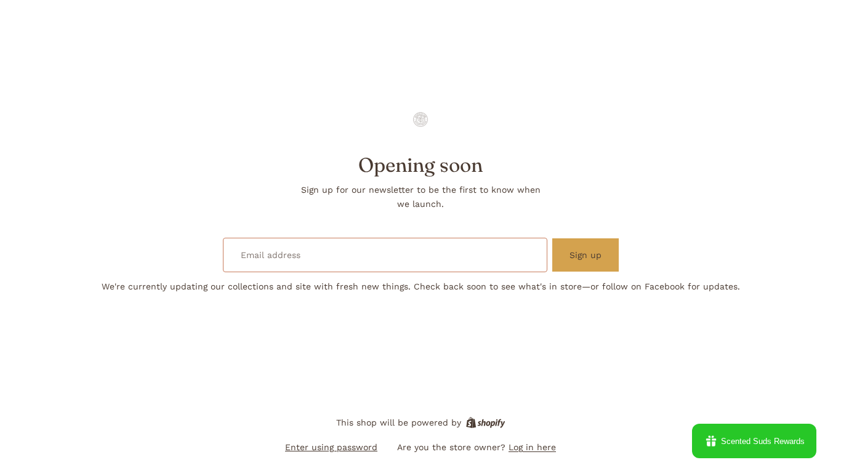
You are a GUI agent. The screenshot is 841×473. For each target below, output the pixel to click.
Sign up (585, 255)
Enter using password (331, 447)
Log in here (532, 447)
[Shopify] (485, 422)
